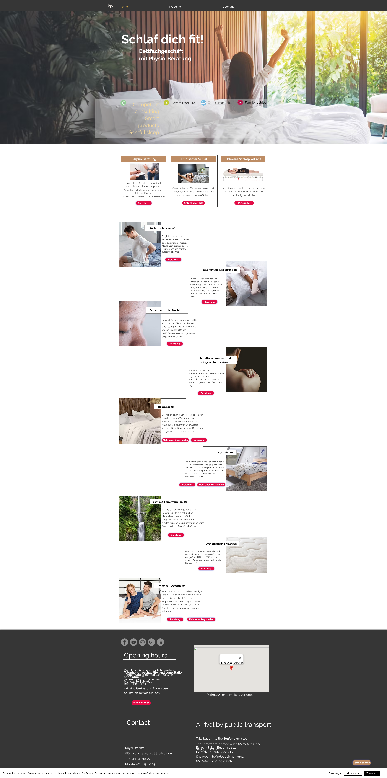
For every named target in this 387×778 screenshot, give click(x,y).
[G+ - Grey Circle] (151, 642)
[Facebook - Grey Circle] (124, 642)
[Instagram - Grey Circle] (142, 642)
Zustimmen (371, 773)
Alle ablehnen (352, 773)
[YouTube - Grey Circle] (133, 642)
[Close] (383, 773)
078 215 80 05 (145, 764)
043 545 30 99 (140, 759)
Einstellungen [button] (335, 773)
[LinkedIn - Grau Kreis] (160, 642)
